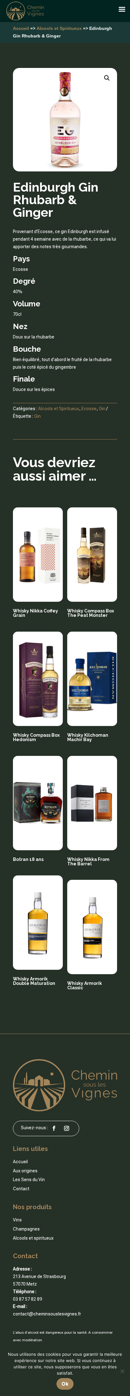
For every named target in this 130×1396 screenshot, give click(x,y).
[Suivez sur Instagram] (67, 1128)
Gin (102, 408)
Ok (65, 1384)
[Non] (122, 1371)
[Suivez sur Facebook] (54, 1128)
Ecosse (89, 408)
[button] (107, 78)
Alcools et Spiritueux (59, 28)
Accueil (21, 28)
